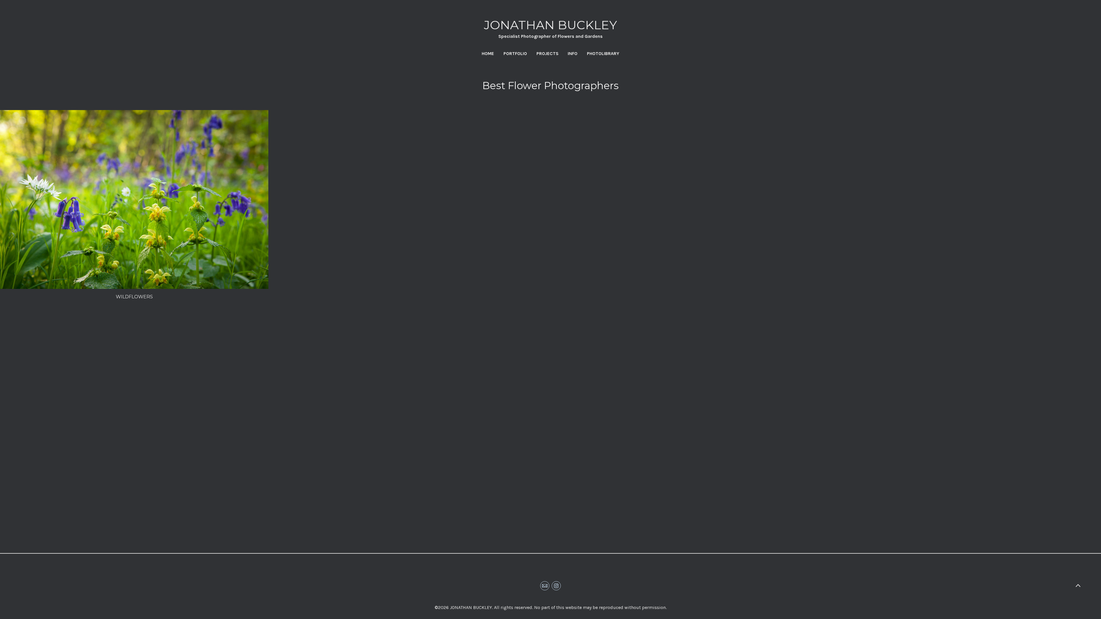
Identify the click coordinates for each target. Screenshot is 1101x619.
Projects (547, 53)
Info (572, 53)
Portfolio (515, 53)
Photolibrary (603, 53)
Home (488, 53)
